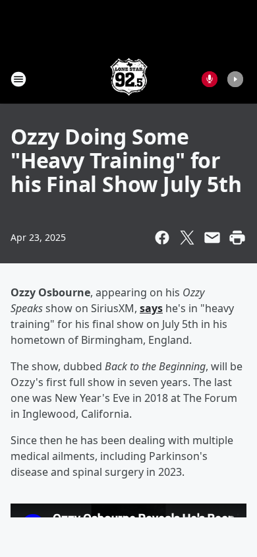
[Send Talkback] (209, 79)
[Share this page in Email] (212, 237)
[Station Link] (128, 78)
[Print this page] (237, 237)
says (151, 308)
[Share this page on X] (187, 237)
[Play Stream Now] (235, 79)
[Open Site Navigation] (18, 79)
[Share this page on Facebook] (162, 237)
